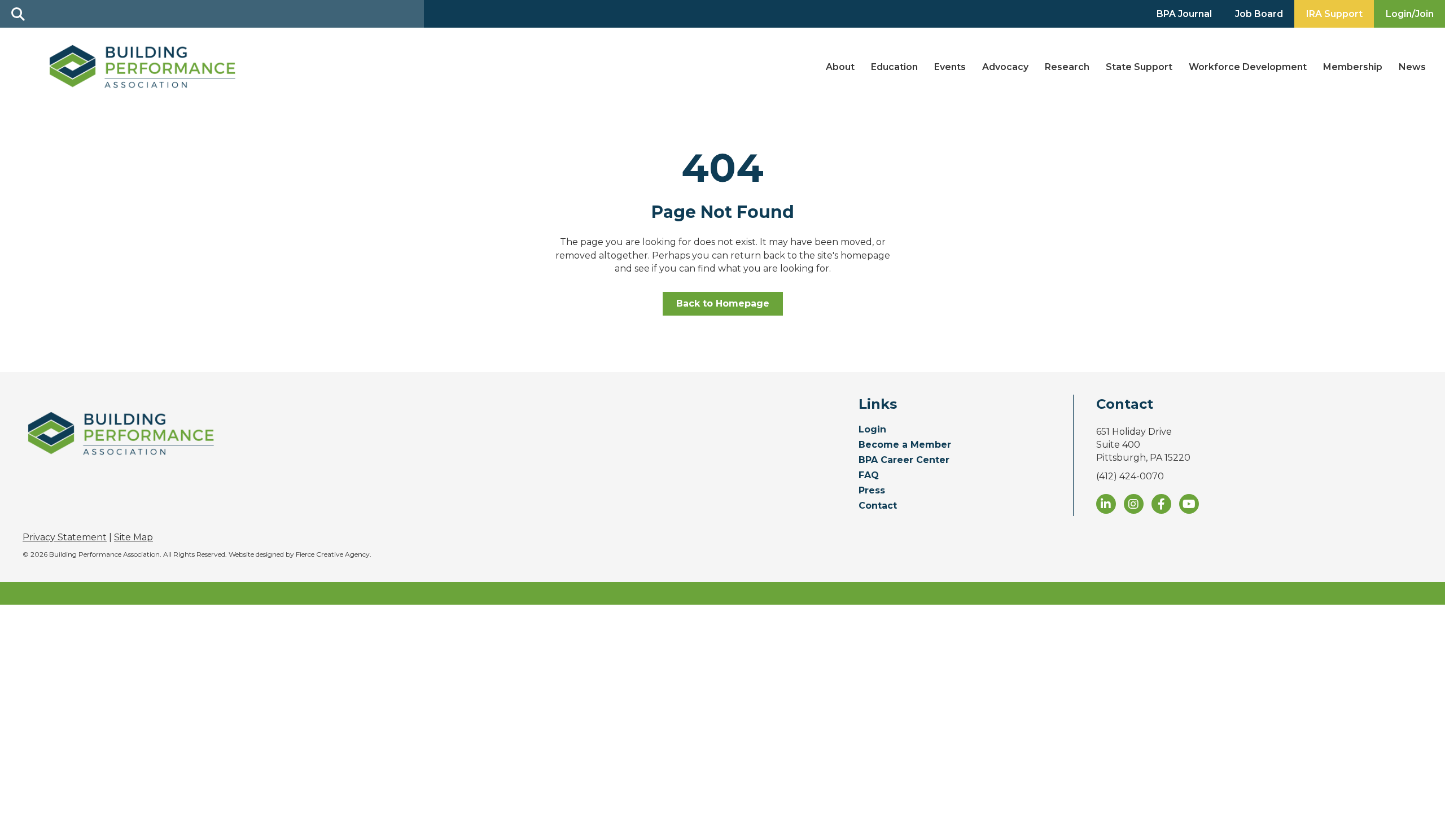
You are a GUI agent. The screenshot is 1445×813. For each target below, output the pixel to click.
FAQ (869, 475)
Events (950, 67)
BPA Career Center (904, 460)
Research (1067, 67)
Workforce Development (1248, 67)
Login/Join (1410, 13)
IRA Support (1334, 13)
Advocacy (1005, 67)
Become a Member (905, 445)
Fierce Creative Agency (333, 554)
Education (894, 67)
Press (872, 491)
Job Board (1259, 13)
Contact (878, 506)
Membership (1352, 67)
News (1412, 67)
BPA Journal (1184, 13)
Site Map (133, 537)
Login (872, 430)
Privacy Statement (65, 537)
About (840, 67)
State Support (1139, 67)
